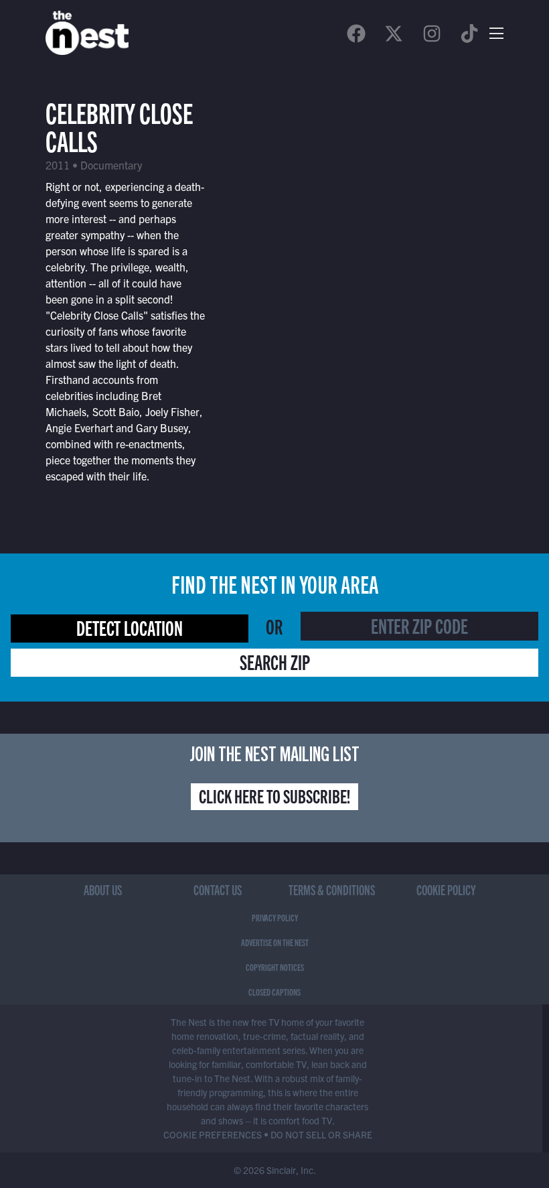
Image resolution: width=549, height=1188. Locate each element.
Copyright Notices (275, 967)
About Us (103, 889)
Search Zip (275, 661)
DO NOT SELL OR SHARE (321, 1134)
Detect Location (129, 627)
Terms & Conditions (332, 889)
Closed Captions (274, 992)
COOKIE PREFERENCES (212, 1134)
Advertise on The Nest (275, 942)
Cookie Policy (446, 889)
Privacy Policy (275, 917)
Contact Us (217, 889)
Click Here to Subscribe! (274, 795)
